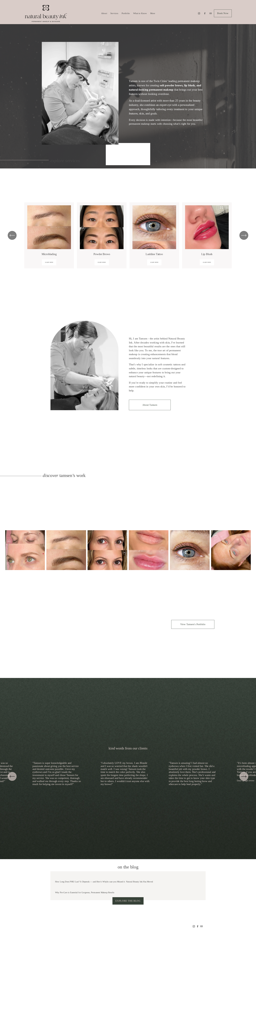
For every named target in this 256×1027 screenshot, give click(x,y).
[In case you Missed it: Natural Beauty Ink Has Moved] (130, 877)
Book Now (222, 13)
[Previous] (12, 776)
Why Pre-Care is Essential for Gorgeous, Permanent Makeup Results (84, 892)
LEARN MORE (49, 262)
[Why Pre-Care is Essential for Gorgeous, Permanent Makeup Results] (84, 888)
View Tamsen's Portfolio (192, 624)
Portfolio (126, 13)
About (104, 13)
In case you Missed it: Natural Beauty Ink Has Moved (130, 882)
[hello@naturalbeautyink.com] (210, 13)
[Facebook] (205, 13)
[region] (128, 235)
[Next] (243, 235)
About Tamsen (149, 405)
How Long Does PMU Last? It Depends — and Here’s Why (81, 882)
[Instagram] (199, 13)
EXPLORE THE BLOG (127, 901)
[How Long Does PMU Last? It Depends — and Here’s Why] (81, 877)
